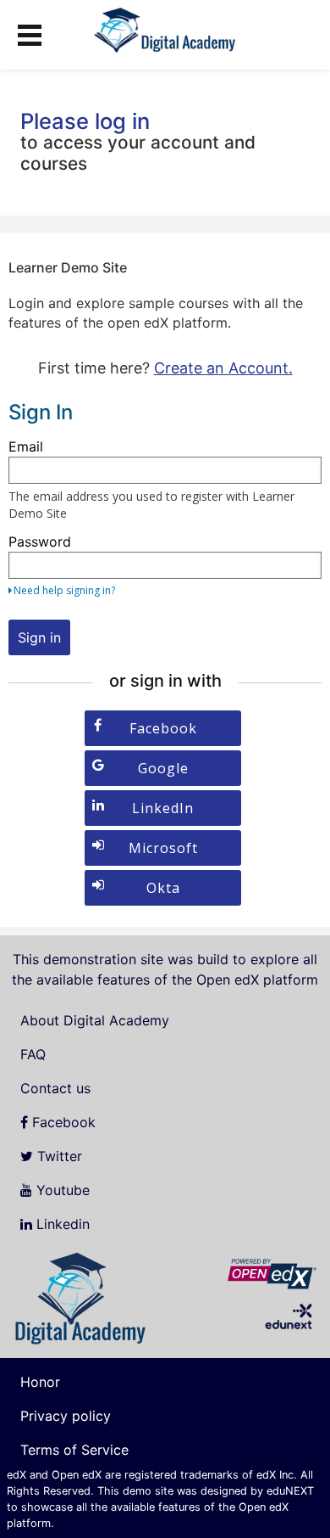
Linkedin (61, 1223)
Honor (40, 1381)
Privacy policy (65, 1415)
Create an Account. (223, 368)
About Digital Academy (94, 1020)
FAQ (33, 1054)
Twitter (57, 1156)
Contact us (55, 1088)
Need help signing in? (64, 590)
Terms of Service (74, 1449)
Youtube (61, 1190)
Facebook (62, 1122)
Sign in (39, 637)
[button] (29, 32)
